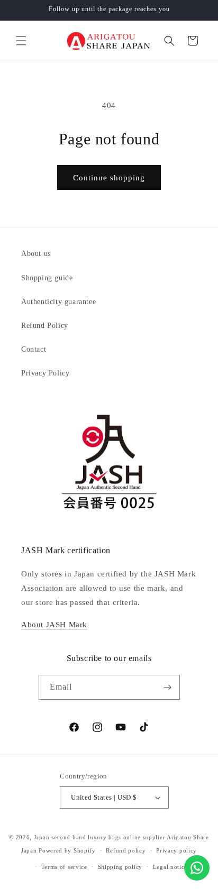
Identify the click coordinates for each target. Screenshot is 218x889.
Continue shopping (109, 177)
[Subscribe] (167, 687)
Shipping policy (120, 867)
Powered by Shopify (67, 850)
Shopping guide (46, 278)
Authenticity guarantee (58, 302)
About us (36, 254)
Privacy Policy (45, 373)
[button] (21, 40)
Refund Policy (44, 325)
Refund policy (126, 850)
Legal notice (170, 867)
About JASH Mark (54, 624)
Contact (33, 349)
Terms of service (64, 867)
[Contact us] (197, 868)
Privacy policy (176, 850)
